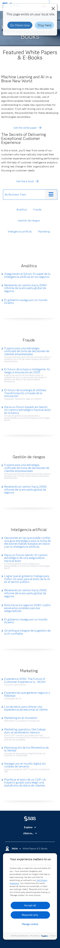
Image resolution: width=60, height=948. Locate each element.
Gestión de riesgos (29, 220)
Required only (30, 914)
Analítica (21, 209)
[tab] (24, 195)
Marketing (44, 231)
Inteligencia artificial (20, 231)
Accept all (30, 905)
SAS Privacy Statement (19, 936)
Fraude (37, 209)
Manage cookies (30, 924)
